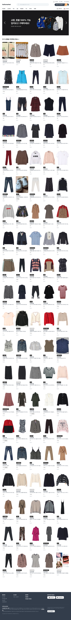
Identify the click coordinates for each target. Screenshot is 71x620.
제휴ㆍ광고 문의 (16, 596)
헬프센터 (3, 594)
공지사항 (3, 596)
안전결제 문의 (4, 601)
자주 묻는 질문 (4, 598)
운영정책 (26, 594)
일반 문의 (3, 600)
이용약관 (26, 596)
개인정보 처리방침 (28, 598)
